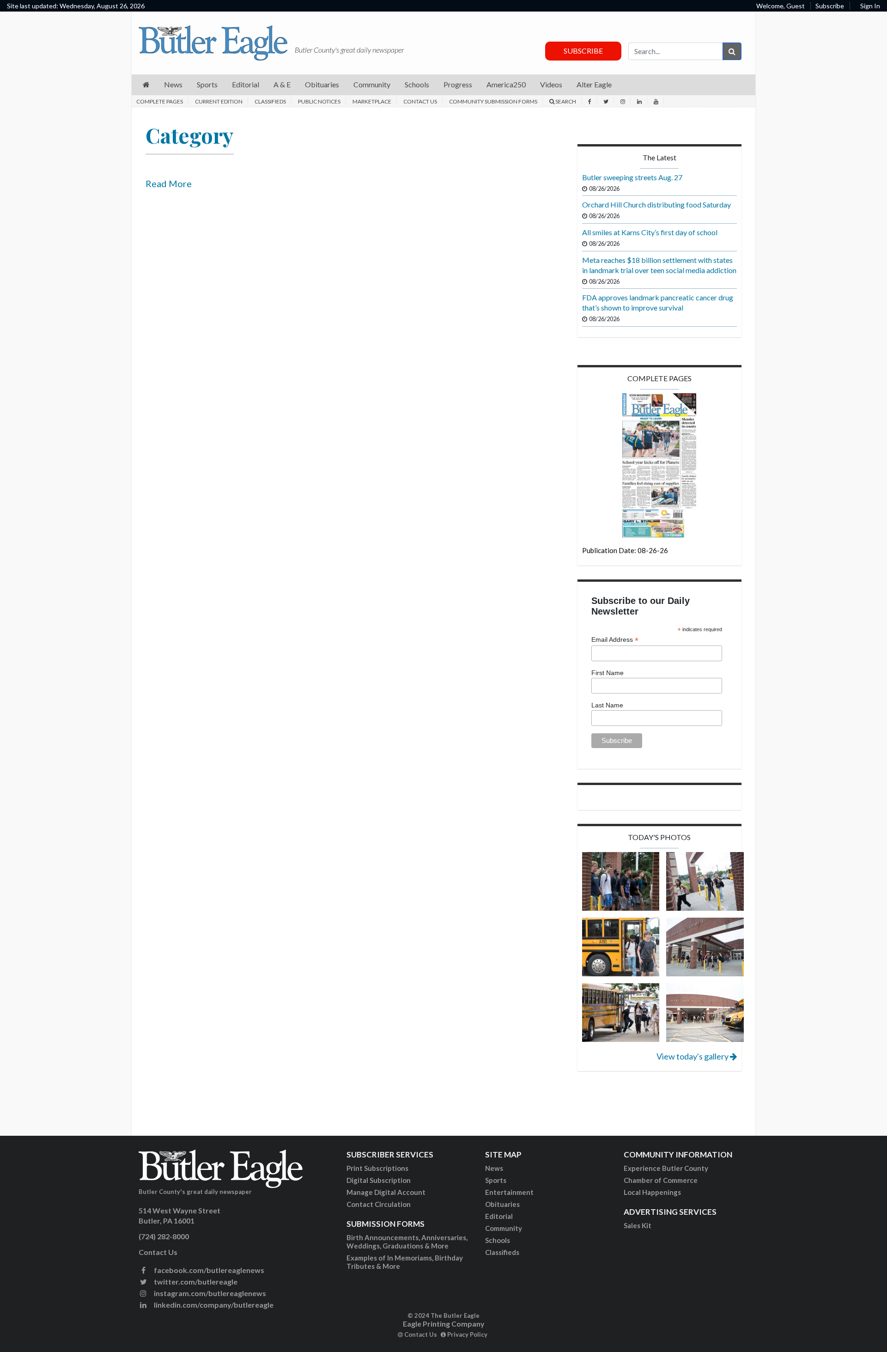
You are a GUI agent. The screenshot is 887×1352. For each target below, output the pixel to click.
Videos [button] (551, 84)
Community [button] (371, 84)
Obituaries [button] (322, 84)
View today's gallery (693, 1056)
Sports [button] (207, 84)
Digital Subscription (378, 1180)
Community (503, 1228)
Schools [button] (417, 84)
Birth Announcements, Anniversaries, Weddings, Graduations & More (407, 1241)
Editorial (499, 1216)
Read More (169, 183)
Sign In (870, 6)
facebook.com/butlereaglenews (208, 1270)
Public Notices (319, 101)
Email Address (614, 639)
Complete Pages (159, 101)
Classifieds (270, 101)
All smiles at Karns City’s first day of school (649, 232)
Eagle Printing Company (444, 1323)
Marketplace (371, 101)
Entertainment (509, 1192)
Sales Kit (637, 1225)
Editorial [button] (245, 84)
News (494, 1168)
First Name (607, 672)
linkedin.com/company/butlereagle (212, 1304)
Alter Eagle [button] (594, 84)
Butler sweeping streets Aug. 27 (632, 177)
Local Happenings (652, 1192)
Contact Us (420, 101)
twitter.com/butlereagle (194, 1281)
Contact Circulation (378, 1204)
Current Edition (219, 101)
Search (565, 101)
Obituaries (502, 1204)
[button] (146, 84)
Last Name (607, 705)
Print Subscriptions (377, 1168)
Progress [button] (458, 84)
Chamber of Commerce (661, 1180)
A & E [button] (282, 84)
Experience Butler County (666, 1168)
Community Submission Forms (493, 101)
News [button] (173, 84)
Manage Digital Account (385, 1192)
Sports (495, 1180)
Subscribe (829, 6)
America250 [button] (506, 84)
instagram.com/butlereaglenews (209, 1293)
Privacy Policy (466, 1334)
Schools (497, 1240)
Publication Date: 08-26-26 (625, 550)
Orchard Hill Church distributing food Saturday (656, 204)
